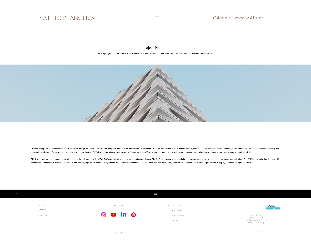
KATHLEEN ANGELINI (68, 18)
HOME (42, 205)
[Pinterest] (133, 215)
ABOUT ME (42, 215)
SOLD (41, 219)
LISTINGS (42, 210)
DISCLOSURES (119, 233)
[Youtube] (114, 215)
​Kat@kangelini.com (177, 215)
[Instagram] (104, 215)
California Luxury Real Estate (238, 18)
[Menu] (157, 17)
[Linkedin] (124, 215)
